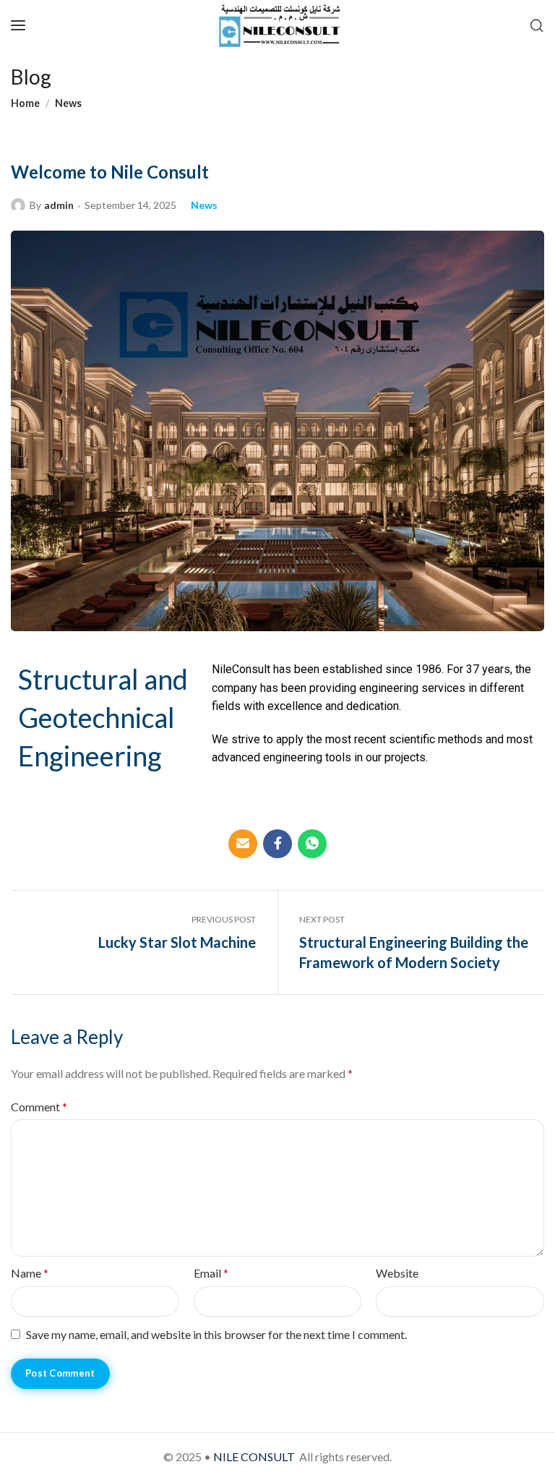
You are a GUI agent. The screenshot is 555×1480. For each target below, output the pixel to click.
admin (59, 205)
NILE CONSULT (254, 1456)
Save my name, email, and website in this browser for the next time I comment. (216, 1334)
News (68, 103)
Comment (39, 1106)
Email (211, 1273)
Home (25, 103)
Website (397, 1273)
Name (29, 1273)
